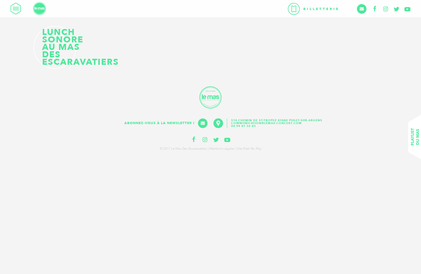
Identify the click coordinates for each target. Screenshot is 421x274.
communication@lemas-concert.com (266, 123)
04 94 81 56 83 (243, 126)
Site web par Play (249, 148)
